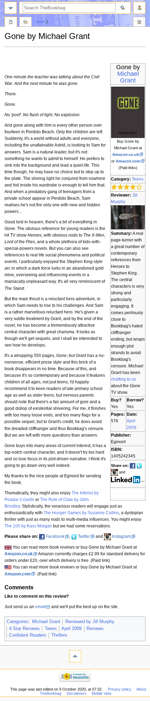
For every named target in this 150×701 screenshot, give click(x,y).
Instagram (121, 536)
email (40, 606)
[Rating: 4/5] (127, 186)
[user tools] (139, 8)
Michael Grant (128, 77)
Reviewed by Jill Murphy (89, 621)
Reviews (95, 628)
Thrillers (59, 635)
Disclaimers (77, 693)
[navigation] (11, 8)
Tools (139, 22)
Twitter (84, 536)
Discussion (25, 22)
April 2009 (71, 628)
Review (11, 22)
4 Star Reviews (24, 628)
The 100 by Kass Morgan (28, 526)
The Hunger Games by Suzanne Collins (81, 512)
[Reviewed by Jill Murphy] (128, 216)
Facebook (55, 536)
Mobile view (101, 693)
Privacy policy (120, 689)
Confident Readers (27, 635)
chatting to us (123, 379)
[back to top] (75, 656)
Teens (137, 179)
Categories (17, 621)
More (40, 21)
